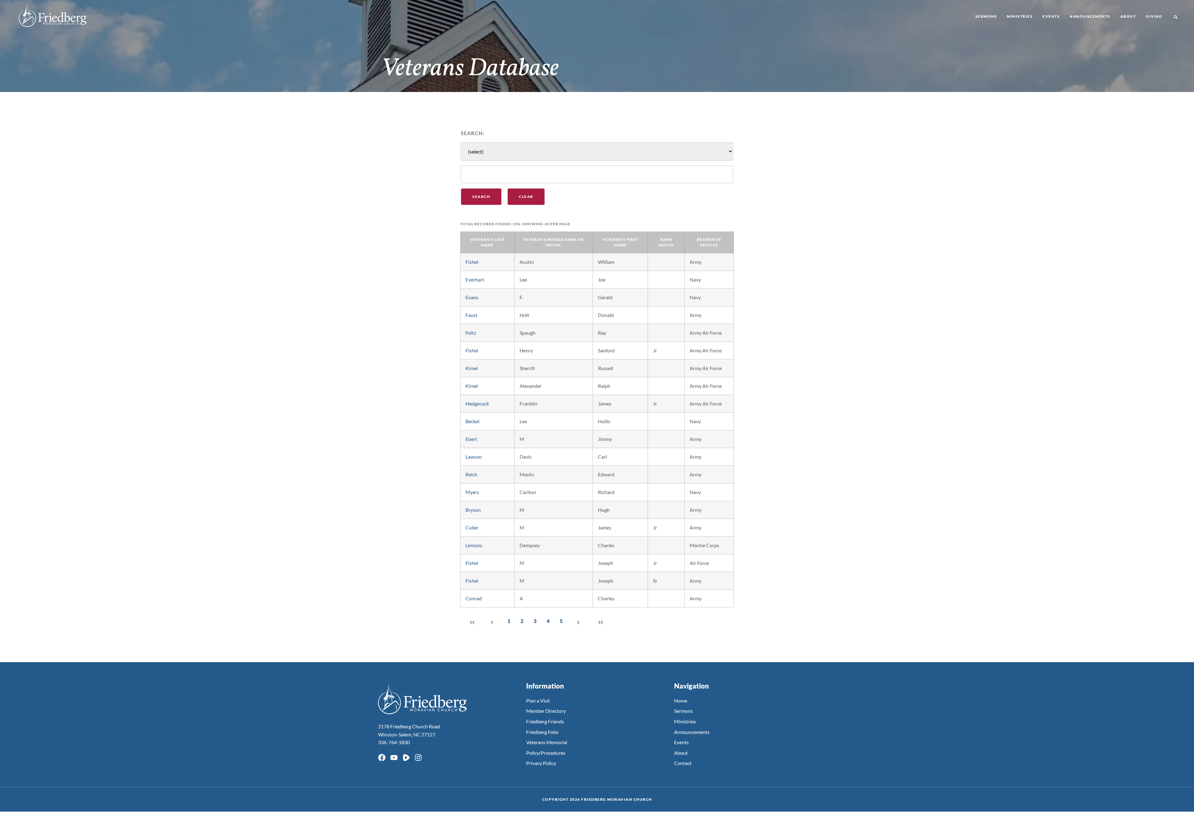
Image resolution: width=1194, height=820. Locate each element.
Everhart (474, 279)
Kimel (471, 368)
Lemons (473, 545)
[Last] (599, 622)
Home (680, 700)
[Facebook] (382, 757)
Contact (683, 763)
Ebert (471, 439)
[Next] (578, 622)
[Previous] (491, 622)
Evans (471, 297)
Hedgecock (477, 403)
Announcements (1090, 16)
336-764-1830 (394, 742)
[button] (1175, 17)
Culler (472, 527)
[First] (470, 622)
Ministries (1020, 16)
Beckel (472, 421)
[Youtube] (394, 757)
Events (1051, 16)
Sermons (986, 16)
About (1128, 16)
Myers (472, 492)
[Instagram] (418, 757)
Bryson (473, 510)
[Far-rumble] (406, 757)
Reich (471, 474)
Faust (471, 315)
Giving (1154, 16)
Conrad (473, 598)
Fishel (471, 262)
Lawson (473, 457)
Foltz (470, 333)
